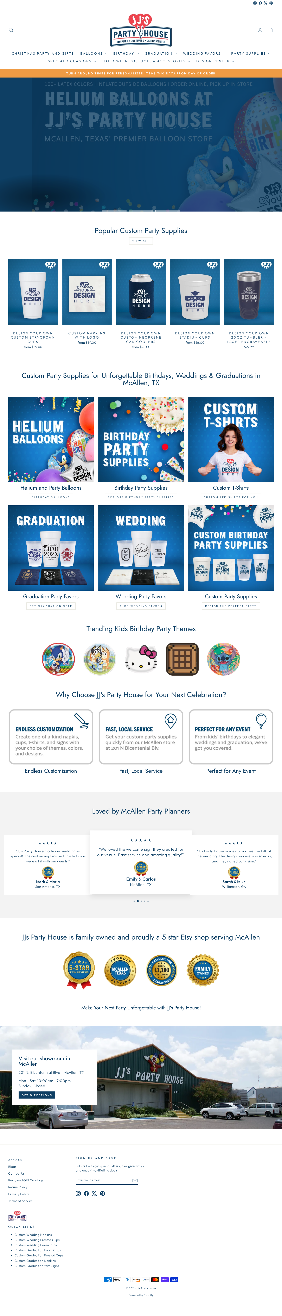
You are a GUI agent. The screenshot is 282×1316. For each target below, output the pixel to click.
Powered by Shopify (141, 1295)
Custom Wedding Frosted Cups (36, 1240)
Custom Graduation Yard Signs (36, 1266)
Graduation (159, 53)
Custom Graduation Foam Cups (37, 1250)
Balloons (92, 53)
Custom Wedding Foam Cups (35, 1245)
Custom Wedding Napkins (33, 1235)
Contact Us (16, 1173)
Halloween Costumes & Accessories (144, 61)
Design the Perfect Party (231, 606)
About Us (15, 1160)
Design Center (213, 61)
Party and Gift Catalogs (25, 1180)
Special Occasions (70, 61)
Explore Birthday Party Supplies (141, 497)
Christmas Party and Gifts (43, 53)
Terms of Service (20, 1201)
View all (141, 240)
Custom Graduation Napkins (35, 1261)
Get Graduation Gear (51, 606)
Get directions (37, 1095)
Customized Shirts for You (231, 497)
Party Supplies (249, 53)
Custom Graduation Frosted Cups (38, 1255)
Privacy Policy (18, 1194)
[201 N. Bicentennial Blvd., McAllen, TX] (141, 1077)
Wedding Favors (202, 53)
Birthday (124, 53)
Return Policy (18, 1187)
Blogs (12, 1167)
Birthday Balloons (51, 497)
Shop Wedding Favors (141, 606)
